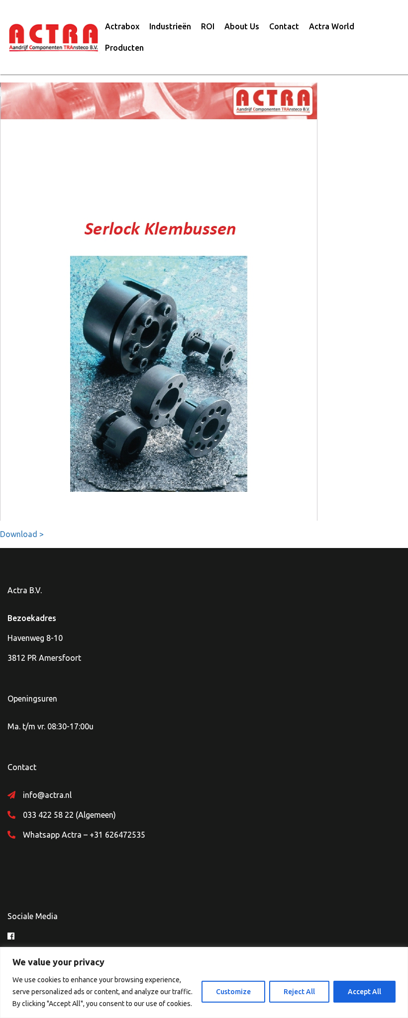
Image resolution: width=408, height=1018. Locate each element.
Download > (22, 534)
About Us (241, 26)
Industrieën (170, 26)
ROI (207, 26)
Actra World (331, 26)
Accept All (364, 992)
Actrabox (122, 26)
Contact (284, 26)
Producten (124, 47)
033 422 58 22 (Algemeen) (69, 814)
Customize (233, 992)
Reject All (299, 992)
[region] (204, 982)
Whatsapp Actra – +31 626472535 (84, 834)
